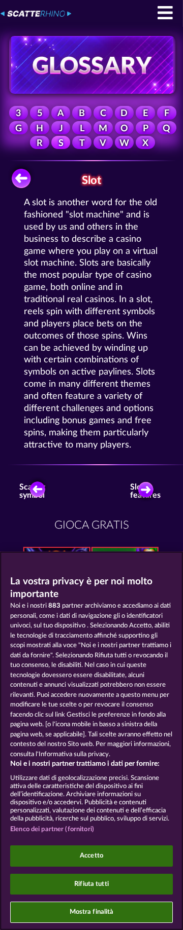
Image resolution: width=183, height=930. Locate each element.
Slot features (147, 491)
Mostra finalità (92, 912)
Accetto (91, 855)
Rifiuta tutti (91, 884)
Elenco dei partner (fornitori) (52, 829)
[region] (91, 740)
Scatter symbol (32, 491)
